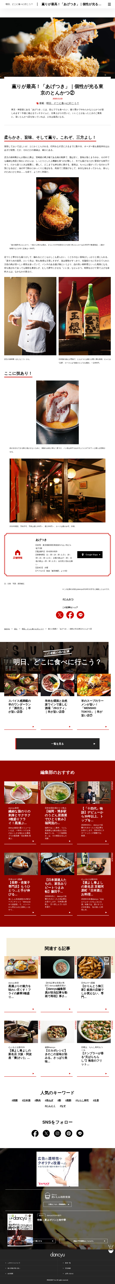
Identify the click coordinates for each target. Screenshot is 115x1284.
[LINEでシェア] (80, 615)
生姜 (96, 1100)
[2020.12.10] (94, 685)
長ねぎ (49, 1100)
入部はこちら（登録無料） (57, 1204)
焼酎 (15, 1100)
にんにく (50, 1106)
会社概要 (10, 1273)
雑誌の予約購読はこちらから (83, 1241)
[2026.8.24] (94, 864)
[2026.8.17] (21, 1032)
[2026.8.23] (21, 864)
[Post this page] (60, 615)
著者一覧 (68, 1263)
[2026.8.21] (57, 864)
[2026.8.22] (57, 792)
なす (63, 1106)
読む (16, 629)
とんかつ (68, 599)
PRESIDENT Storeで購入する (31, 1241)
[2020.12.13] (21, 685)
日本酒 (26, 1100)
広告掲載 (68, 1268)
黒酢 (68, 1100)
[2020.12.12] (57, 685)
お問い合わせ (69, 1273)
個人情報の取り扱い (14, 1268)
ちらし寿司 (82, 1100)
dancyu (7, 629)
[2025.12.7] (94, 967)
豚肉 (38, 1100)
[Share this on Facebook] (70, 615)
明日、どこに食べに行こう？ (62, 103)
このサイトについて (14, 1263)
